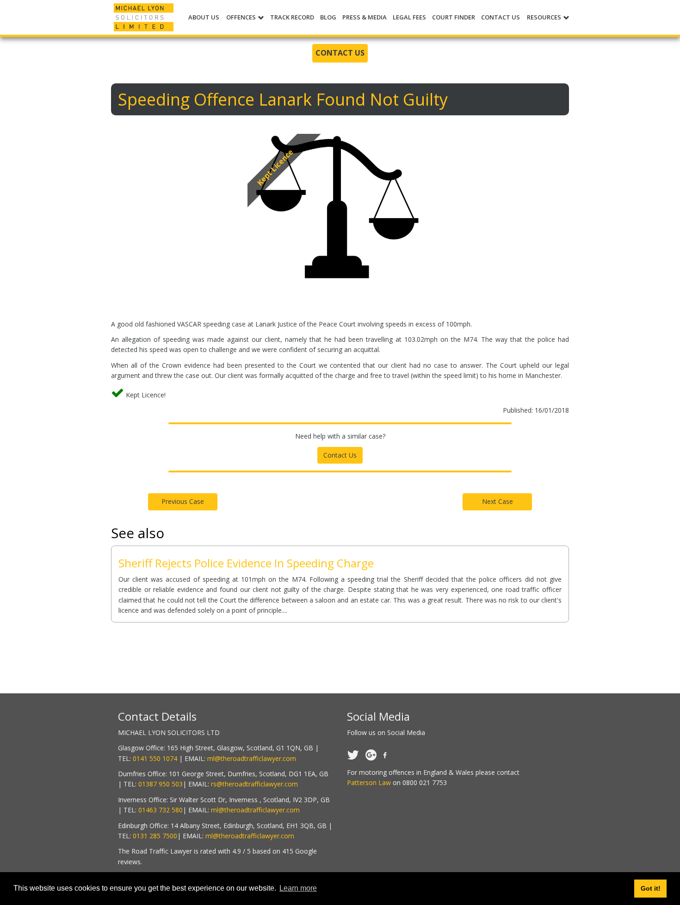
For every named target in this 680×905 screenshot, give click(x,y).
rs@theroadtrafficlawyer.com (254, 783)
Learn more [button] (298, 888)
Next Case (497, 501)
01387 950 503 (160, 783)
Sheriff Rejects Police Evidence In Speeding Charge (246, 563)
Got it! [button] (651, 888)
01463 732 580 (160, 809)
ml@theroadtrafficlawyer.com (251, 758)
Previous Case (182, 501)
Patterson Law (369, 782)
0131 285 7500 (155, 835)
